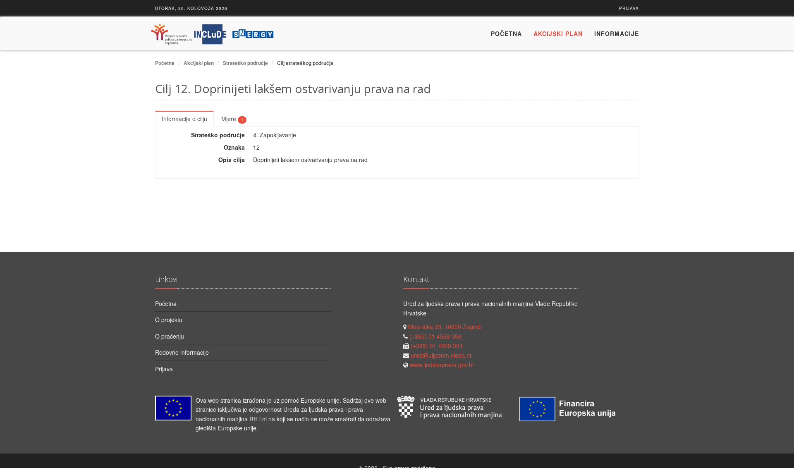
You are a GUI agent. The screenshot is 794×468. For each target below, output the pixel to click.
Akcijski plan (558, 33)
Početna (506, 33)
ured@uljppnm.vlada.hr (441, 355)
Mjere (232, 119)
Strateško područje (245, 63)
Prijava (629, 8)
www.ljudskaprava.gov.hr (442, 365)
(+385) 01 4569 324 (437, 345)
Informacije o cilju (184, 119)
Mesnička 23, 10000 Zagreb (445, 326)
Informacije (616, 33)
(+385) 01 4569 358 (435, 336)
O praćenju (169, 336)
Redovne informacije (182, 352)
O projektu (168, 319)
